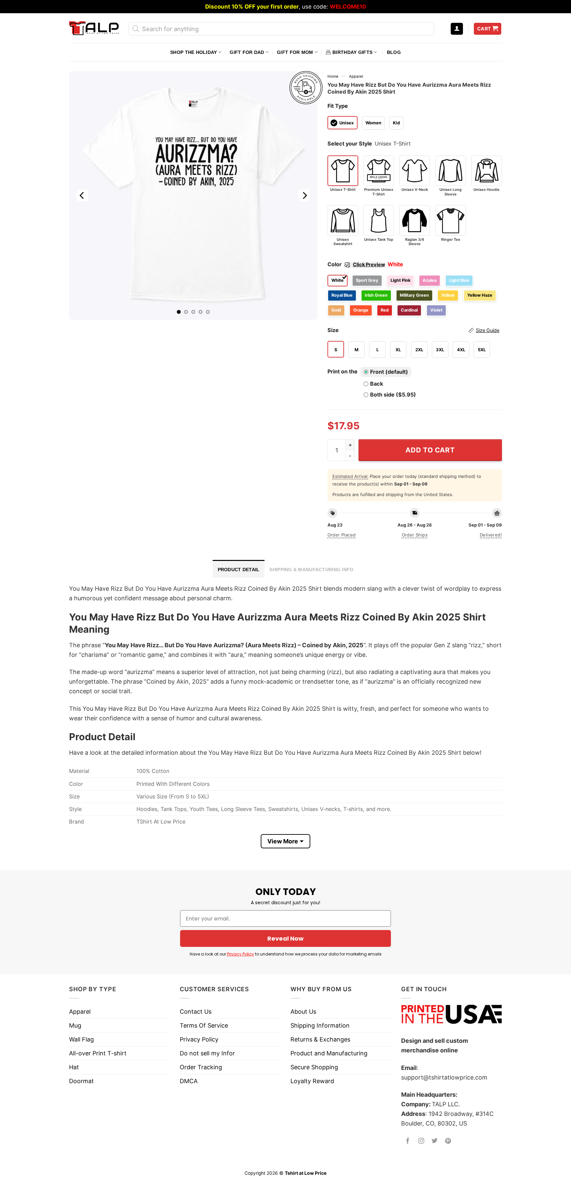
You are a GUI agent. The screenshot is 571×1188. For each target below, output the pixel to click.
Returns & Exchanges (320, 1039)
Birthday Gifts (352, 52)
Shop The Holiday (193, 52)
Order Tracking (201, 1067)
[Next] (304, 195)
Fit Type (337, 106)
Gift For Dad (247, 52)
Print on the (342, 371)
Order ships (415, 534)
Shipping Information (320, 1025)
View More (282, 841)
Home (332, 76)
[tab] (239, 569)
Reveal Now (285, 938)
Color (356, 264)
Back (376, 383)
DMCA (189, 1081)
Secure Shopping (314, 1067)
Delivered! (491, 534)
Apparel (356, 76)
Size (413, 330)
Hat (74, 1067)
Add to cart (430, 450)
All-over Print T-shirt (98, 1053)
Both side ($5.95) (393, 394)
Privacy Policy (240, 954)
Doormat (81, 1081)
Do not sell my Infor (207, 1053)
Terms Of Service (204, 1025)
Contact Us (195, 1011)
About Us (303, 1011)
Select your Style (349, 143)
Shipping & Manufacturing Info (311, 569)
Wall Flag (81, 1039)
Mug (75, 1025)
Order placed (341, 534)
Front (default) (389, 371)
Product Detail (239, 569)
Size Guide (487, 330)
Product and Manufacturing (328, 1053)
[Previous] (82, 195)
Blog (394, 52)
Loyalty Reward (312, 1081)
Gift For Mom (295, 52)
